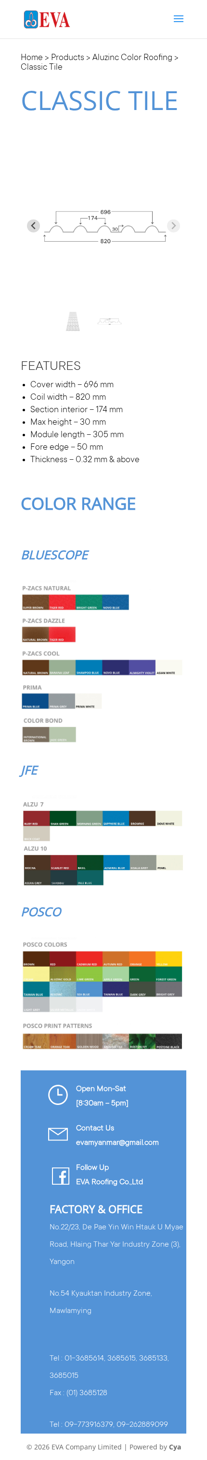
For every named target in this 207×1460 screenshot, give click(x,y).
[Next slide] (173, 226)
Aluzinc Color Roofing (132, 58)
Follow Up (92, 1168)
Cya (175, 1446)
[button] (73, 321)
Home (32, 58)
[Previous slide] (33, 226)
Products (67, 58)
